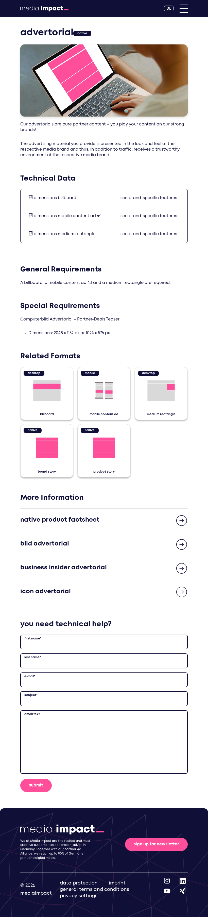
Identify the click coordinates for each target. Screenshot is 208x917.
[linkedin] (183, 880)
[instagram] (167, 880)
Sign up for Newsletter (156, 844)
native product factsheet (59, 520)
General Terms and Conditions (94, 890)
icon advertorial (45, 591)
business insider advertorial (63, 567)
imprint (117, 883)
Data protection (79, 883)
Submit (36, 785)
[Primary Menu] (184, 9)
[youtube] (167, 891)
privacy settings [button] (78, 896)
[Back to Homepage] (44, 8)
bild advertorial (44, 543)
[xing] (183, 891)
